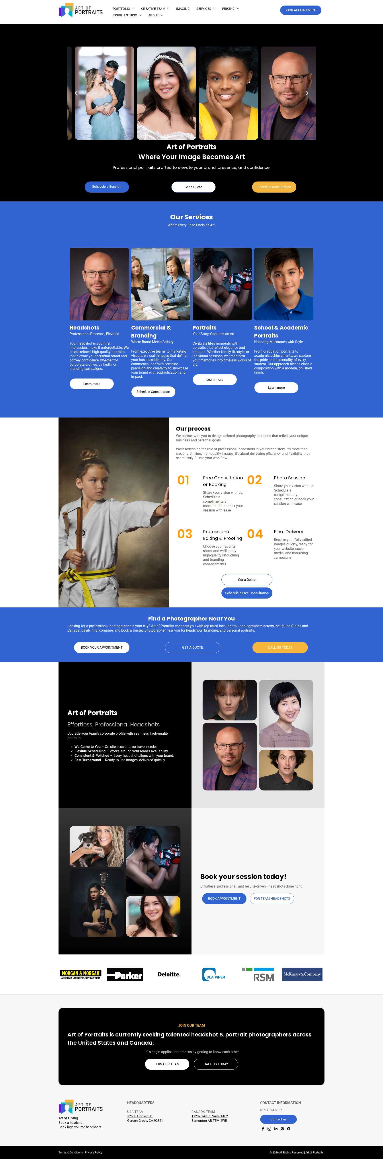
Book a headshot (71, 1123)
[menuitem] (123, 8)
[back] (76, 93)
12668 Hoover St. (140, 1116)
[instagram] (269, 1129)
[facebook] (263, 1129)
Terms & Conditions (71, 1152)
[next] (307, 93)
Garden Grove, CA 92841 (145, 1121)
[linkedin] (276, 1129)
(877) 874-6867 (271, 1110)
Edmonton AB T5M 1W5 (209, 1121)
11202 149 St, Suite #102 (210, 1116)
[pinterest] (282, 1129)
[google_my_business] (288, 1129)
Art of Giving (68, 1118)
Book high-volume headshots (80, 1127)
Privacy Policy (93, 1152)
